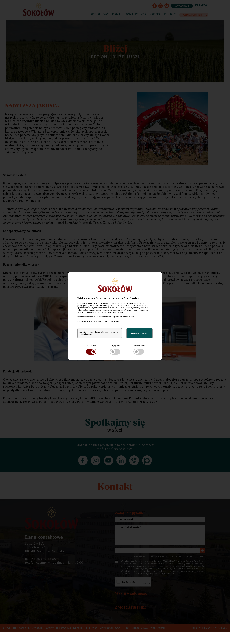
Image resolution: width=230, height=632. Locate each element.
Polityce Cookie (111, 321)
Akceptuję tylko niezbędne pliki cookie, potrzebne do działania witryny (99, 333)
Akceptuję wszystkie (138, 333)
